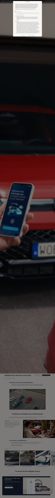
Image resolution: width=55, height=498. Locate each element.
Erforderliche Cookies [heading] (18, 11)
